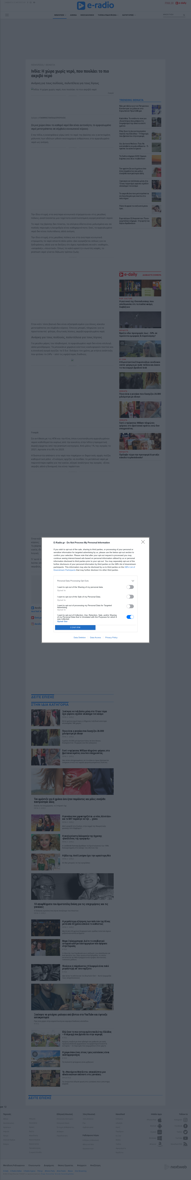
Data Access (95, 637)
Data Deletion (80, 637)
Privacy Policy (111, 637)
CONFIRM (75, 627)
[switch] (130, 587)
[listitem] (95, 580)
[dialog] (95, 590)
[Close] (144, 542)
